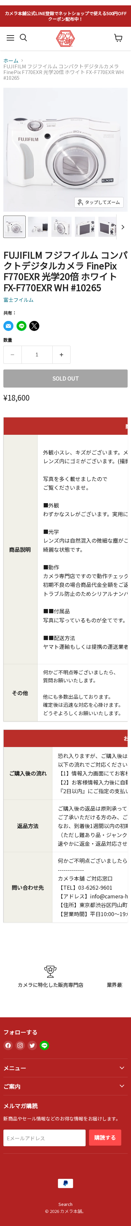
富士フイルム (18, 299)
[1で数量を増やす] (62, 355)
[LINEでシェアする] (21, 326)
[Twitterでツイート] (34, 326)
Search (65, 1204)
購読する (105, 1137)
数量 (7, 339)
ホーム (10, 60)
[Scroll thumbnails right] (121, 227)
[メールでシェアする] (8, 326)
